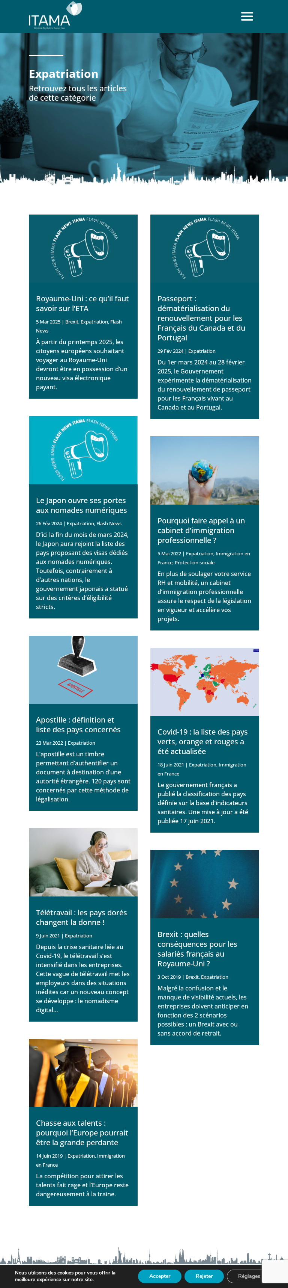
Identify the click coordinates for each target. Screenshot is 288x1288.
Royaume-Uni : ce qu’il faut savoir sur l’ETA (82, 303)
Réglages (249, 1276)
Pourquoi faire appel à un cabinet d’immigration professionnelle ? (201, 530)
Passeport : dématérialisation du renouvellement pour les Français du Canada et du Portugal (201, 318)
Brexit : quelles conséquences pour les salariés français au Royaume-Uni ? (197, 949)
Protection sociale (194, 562)
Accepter (159, 1276)
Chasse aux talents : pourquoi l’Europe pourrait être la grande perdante (82, 1132)
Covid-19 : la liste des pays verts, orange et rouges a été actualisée (203, 741)
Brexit (71, 321)
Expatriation (94, 321)
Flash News (109, 523)
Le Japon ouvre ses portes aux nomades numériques (81, 505)
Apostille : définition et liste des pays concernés (78, 725)
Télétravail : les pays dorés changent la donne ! (81, 917)
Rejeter (204, 1276)
